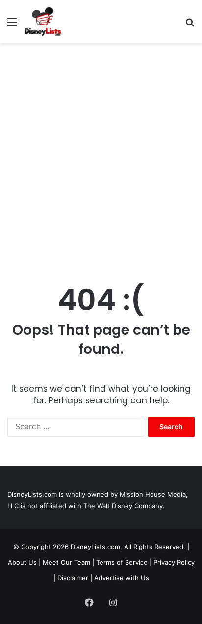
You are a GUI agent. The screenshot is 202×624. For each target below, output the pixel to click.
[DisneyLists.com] (43, 21)
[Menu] (12, 25)
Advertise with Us (121, 578)
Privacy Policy (174, 562)
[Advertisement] (101, 154)
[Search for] (190, 25)
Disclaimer (72, 578)
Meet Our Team (66, 562)
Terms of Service (122, 562)
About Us (22, 562)
